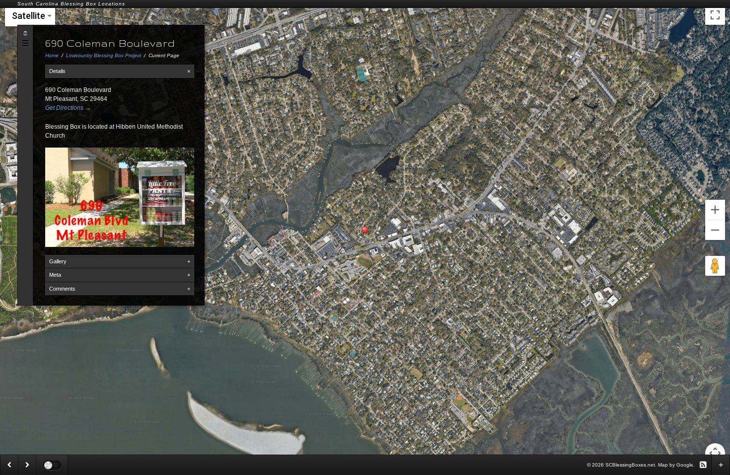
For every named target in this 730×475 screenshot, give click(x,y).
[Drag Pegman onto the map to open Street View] (715, 266)
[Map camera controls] (715, 453)
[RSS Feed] (703, 464)
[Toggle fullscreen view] (715, 15)
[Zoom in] (715, 210)
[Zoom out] (715, 230)
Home (52, 55)
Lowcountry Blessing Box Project (103, 55)
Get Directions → (68, 107)
